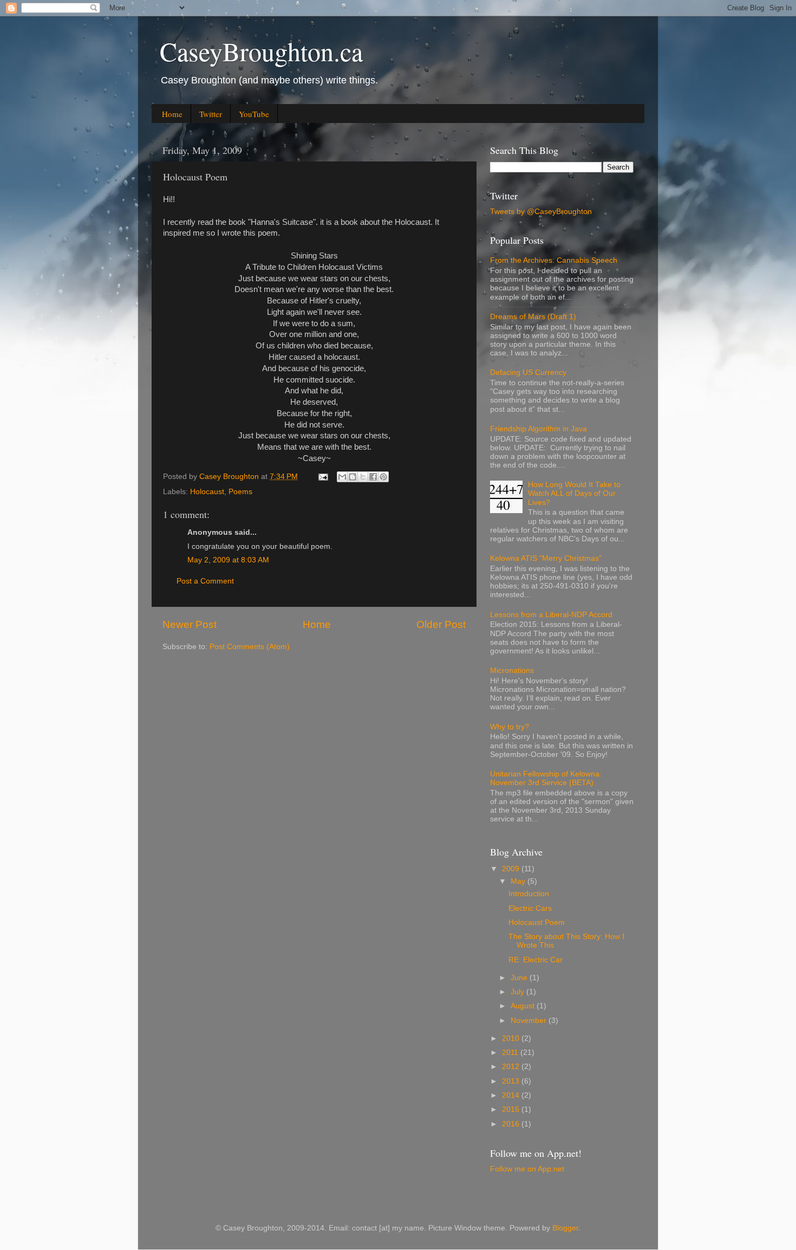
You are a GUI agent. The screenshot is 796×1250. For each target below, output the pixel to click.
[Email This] (342, 476)
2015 (511, 1109)
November (530, 1020)
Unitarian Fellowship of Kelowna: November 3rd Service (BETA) (546, 778)
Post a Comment (205, 581)
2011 (511, 1052)
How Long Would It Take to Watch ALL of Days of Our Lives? (574, 493)
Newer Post (189, 624)
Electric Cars (530, 908)
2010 (511, 1038)
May (519, 881)
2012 (511, 1067)
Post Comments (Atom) (250, 647)
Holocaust (207, 492)
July (518, 992)
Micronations (512, 670)
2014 (511, 1095)
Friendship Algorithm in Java (538, 429)
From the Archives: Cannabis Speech (553, 260)
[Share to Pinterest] (383, 476)
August (524, 1006)
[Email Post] (322, 476)
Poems (240, 492)
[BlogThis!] (352, 476)
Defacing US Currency (528, 372)
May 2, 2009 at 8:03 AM (228, 560)
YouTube (254, 113)
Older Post (441, 624)
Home (172, 113)
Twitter (210, 113)
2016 (511, 1124)
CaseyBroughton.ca (261, 51)
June (520, 978)
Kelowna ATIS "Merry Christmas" (546, 558)
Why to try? (509, 727)
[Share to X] (362, 476)
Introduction (528, 894)
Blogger (565, 1228)
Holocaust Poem (536, 922)
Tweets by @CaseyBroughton (541, 212)
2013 (511, 1081)
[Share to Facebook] (373, 476)
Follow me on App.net (527, 1169)
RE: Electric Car (535, 960)
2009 (511, 869)
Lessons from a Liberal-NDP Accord (551, 615)
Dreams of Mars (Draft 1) (533, 317)
